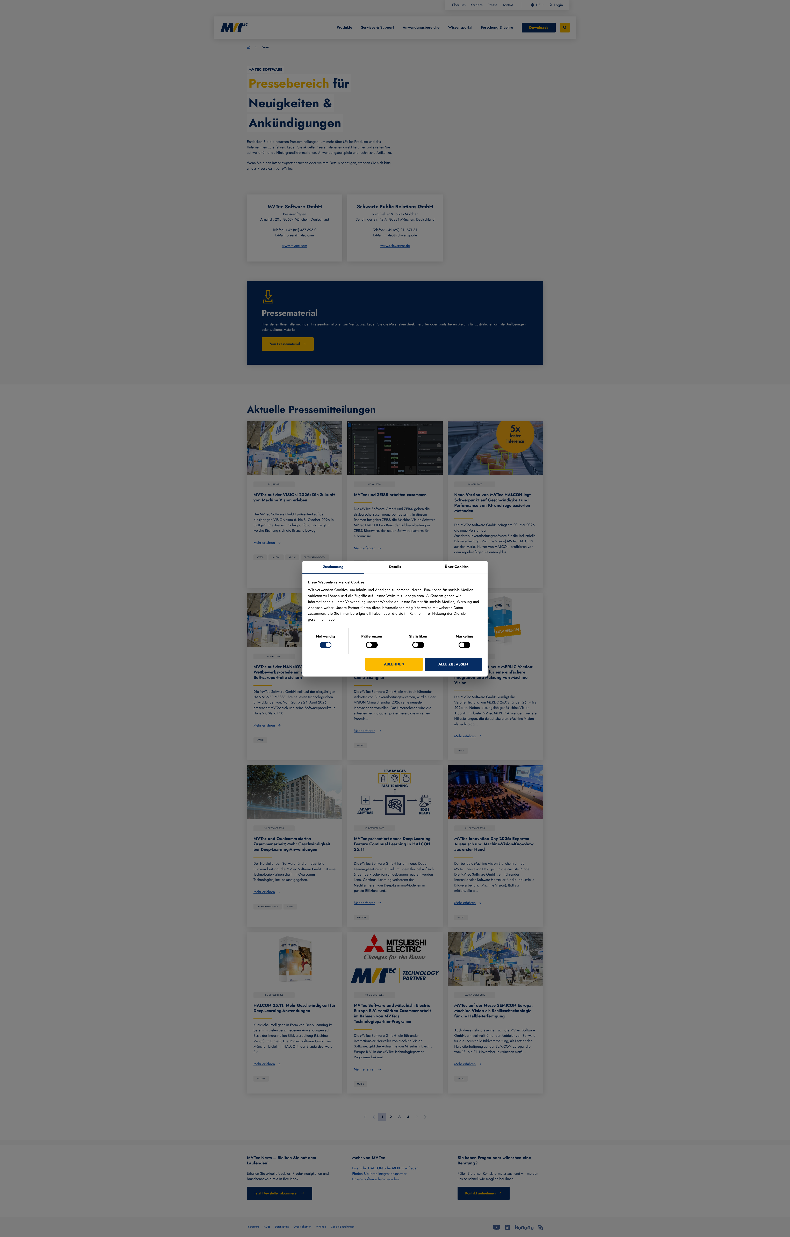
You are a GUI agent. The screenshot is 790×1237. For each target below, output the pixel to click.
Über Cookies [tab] (456, 566)
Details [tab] (395, 566)
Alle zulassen (453, 664)
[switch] (372, 645)
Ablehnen (394, 664)
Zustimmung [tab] (333, 566)
